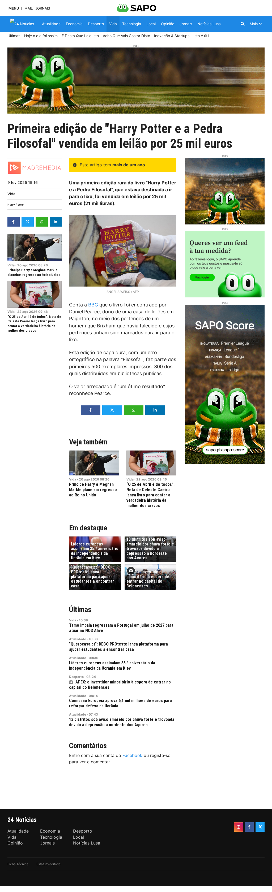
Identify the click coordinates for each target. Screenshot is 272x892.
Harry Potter (15, 204)
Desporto (76, 677)
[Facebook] (249, 827)
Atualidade (77, 639)
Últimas (80, 609)
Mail (28, 8)
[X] (260, 827)
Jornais (42, 8)
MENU (13, 8)
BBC (93, 305)
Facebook (132, 755)
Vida (11, 194)
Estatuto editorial (48, 864)
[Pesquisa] (242, 24)
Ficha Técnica (17, 864)
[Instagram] (238, 827)
